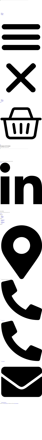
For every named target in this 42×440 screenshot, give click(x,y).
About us (2, 100)
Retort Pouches (2, 220)
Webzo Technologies (16, 403)
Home (1, 99)
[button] (21, 57)
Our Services (2, 13)
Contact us (2, 14)
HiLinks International (6, 403)
